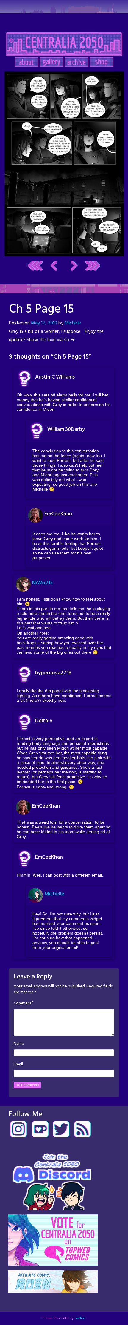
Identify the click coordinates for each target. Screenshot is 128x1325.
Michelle (73, 323)
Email (18, 1064)
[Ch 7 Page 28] (92, 266)
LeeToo (79, 1318)
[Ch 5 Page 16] (64, 163)
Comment (23, 1004)
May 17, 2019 (44, 323)
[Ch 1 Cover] (35, 266)
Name (19, 1044)
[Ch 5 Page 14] (54, 266)
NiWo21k (42, 583)
